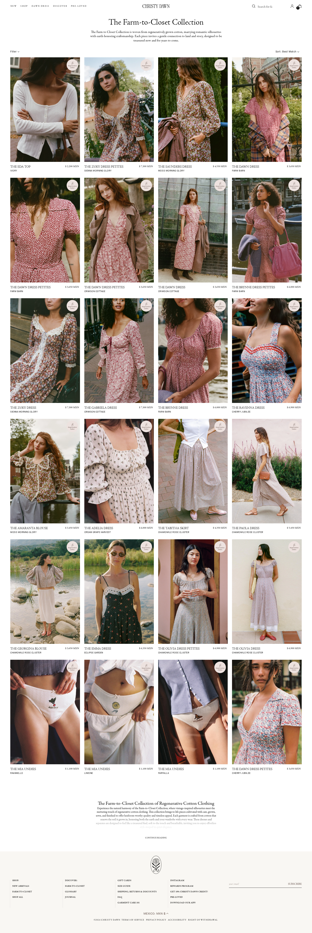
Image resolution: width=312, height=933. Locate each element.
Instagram (177, 880)
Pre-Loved (176, 897)
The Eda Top (20, 168)
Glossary (71, 891)
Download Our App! (183, 902)
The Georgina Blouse (28, 650)
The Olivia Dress (247, 650)
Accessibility (177, 920)
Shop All (17, 897)
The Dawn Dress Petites (30, 289)
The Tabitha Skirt (173, 530)
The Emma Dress (97, 650)
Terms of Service (133, 920)
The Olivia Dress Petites (179, 650)
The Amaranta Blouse (29, 530)
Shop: (15, 880)
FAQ (120, 897)
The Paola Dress (247, 530)
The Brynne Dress (173, 410)
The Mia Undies (23, 771)
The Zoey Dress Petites (103, 168)
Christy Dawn (110, 920)
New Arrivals (20, 886)
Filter (13, 51)
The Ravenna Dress (248, 410)
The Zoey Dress (24, 410)
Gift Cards (124, 880)
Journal (70, 897)
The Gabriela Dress (100, 410)
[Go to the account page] (292, 6)
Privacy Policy (156, 920)
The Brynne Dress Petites (253, 289)
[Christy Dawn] (156, 6)
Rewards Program (181, 886)
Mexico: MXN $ (155, 913)
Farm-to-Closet (22, 891)
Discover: (71, 880)
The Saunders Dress (175, 168)
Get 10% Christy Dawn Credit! (189, 891)
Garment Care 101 (129, 902)
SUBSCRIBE (295, 884)
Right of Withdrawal (203, 920)
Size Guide (124, 886)
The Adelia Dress (98, 530)
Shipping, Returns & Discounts (137, 891)
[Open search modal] (254, 6)
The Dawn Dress (245, 168)
